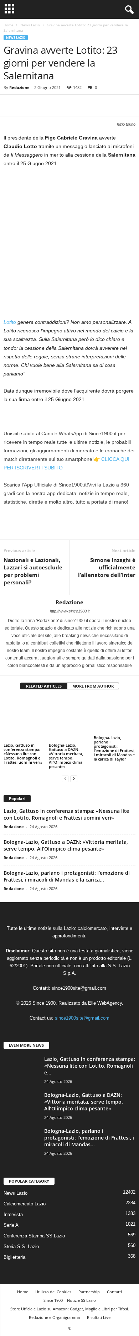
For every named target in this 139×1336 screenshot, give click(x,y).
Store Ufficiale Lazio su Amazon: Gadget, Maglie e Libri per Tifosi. (69, 1308)
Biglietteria (14, 1257)
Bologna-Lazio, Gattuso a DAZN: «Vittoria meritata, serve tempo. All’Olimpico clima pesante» (66, 755)
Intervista (13, 1214)
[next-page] (73, 778)
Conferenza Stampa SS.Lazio (34, 1235)
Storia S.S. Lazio (21, 1246)
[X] (27, 105)
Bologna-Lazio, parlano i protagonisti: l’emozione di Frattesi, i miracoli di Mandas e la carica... (67, 876)
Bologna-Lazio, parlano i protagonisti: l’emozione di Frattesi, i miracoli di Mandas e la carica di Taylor (114, 748)
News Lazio (30, 24)
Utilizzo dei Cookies (53, 1291)
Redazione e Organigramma (54, 1317)
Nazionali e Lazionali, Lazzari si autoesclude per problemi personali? (33, 571)
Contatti (114, 1291)
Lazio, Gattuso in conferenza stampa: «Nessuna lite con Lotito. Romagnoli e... (89, 1066)
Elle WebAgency (105, 1003)
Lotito (10, 322)
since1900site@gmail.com (79, 988)
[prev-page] (65, 778)
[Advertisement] (69, 245)
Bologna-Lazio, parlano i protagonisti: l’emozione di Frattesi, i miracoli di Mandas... (89, 1137)
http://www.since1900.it (69, 611)
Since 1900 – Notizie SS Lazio (69, 1300)
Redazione (19, 87)
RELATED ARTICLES (44, 686)
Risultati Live (98, 1317)
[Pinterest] (43, 105)
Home (9, 24)
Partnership (89, 1291)
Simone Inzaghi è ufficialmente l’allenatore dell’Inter (106, 567)
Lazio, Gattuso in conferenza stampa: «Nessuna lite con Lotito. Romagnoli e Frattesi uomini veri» (23, 753)
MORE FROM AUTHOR (93, 686)
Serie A (11, 1225)
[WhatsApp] (60, 105)
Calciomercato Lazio (25, 1203)
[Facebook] (11, 105)
